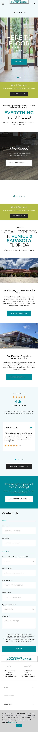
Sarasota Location (17, 377)
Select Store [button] (18, 12)
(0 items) (34, 3)
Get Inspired (9, 696)
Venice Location (17, 313)
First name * (6, 526)
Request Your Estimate (17, 499)
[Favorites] (31, 4)
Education (8, 704)
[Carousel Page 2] (20, 77)
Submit (19, 649)
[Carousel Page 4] (21, 196)
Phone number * (7, 568)
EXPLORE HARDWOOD (17, 162)
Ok (19, 725)
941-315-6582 (28, 674)
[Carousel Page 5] (24, 196)
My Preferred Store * (8, 604)
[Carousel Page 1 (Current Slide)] (18, 77)
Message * (5, 616)
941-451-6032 (10, 674)
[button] (28, 4)
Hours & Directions (10, 676)
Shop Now (19, 61)
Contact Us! (17, 94)
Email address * (7, 580)
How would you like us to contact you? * (15, 557)
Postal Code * (6, 592)
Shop (6, 688)
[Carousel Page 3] (19, 196)
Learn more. (12, 722)
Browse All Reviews (17, 466)
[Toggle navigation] (2, 3)
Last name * (6, 538)
